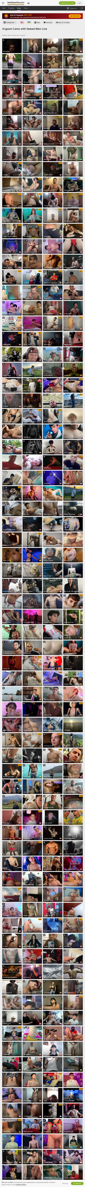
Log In (79, 3)
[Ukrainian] (29, 22)
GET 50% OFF (74, 16)
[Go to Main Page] (15, 3)
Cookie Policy (21, 1184)
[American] (22, 22)
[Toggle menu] (3, 3)
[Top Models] (28, 3)
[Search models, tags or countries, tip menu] (82, 8)
